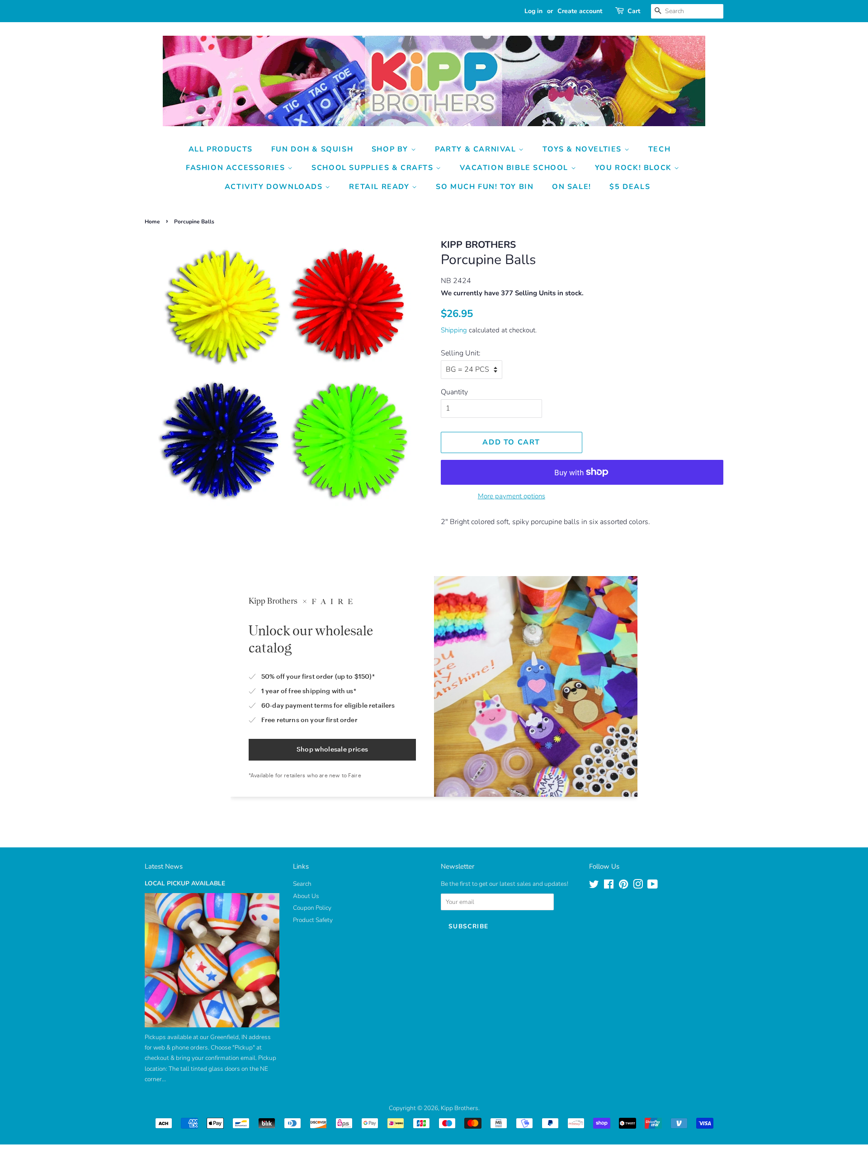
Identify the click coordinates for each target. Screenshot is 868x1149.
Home (152, 221)
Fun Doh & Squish (312, 149)
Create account (579, 11)
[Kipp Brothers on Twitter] (594, 886)
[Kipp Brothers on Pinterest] (623, 886)
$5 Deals (629, 187)
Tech (659, 149)
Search (302, 883)
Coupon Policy (312, 907)
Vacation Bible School (515, 168)
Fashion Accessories (237, 168)
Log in (533, 11)
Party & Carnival (477, 149)
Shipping (454, 330)
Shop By (391, 149)
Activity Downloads (275, 187)
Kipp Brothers (459, 1108)
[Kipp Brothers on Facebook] (609, 886)
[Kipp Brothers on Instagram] (638, 886)
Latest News (164, 866)
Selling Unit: (461, 353)
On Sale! (571, 187)
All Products (221, 149)
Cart (633, 11)
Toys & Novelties (583, 149)
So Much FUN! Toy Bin (484, 187)
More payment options (511, 496)
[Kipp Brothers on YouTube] (652, 886)
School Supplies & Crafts (373, 168)
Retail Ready (380, 187)
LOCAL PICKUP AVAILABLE (185, 883)
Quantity (454, 392)
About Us (306, 896)
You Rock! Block (635, 168)
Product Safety (313, 920)
